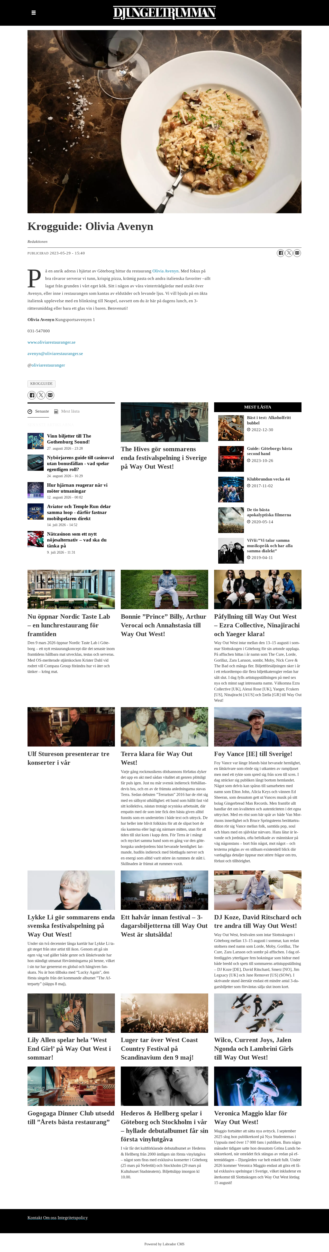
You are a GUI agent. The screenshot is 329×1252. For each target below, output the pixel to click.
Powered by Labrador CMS (164, 1244)
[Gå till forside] (164, 13)
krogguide (41, 384)
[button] (38, 413)
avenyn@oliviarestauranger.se (55, 353)
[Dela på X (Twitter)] (289, 253)
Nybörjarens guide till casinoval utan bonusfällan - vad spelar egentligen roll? (80, 463)
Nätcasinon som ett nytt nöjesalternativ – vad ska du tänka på (77, 539)
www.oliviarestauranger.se (52, 342)
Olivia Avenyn (165, 271)
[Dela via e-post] (297, 253)
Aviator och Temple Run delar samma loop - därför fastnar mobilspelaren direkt (79, 512)
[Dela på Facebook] (281, 253)
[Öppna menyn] (33, 13)
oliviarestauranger (48, 365)
